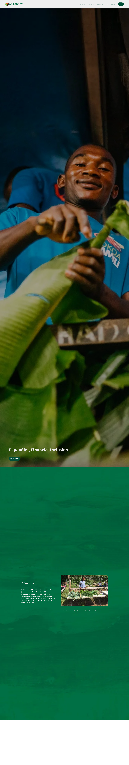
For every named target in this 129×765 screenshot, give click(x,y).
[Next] (124, 238)
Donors (113, 4)
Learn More (79, 459)
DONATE (120, 4)
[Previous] (5, 238)
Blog (108, 4)
